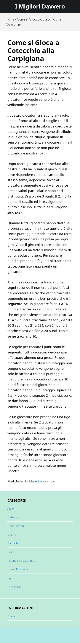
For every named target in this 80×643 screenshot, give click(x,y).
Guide (11, 552)
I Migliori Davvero (40, 6)
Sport (11, 578)
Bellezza (12, 517)
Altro (10, 508)
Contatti (12, 616)
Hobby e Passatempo (40, 481)
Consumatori (15, 526)
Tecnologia (14, 586)
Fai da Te (13, 543)
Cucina (11, 534)
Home (10, 19)
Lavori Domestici (18, 569)
